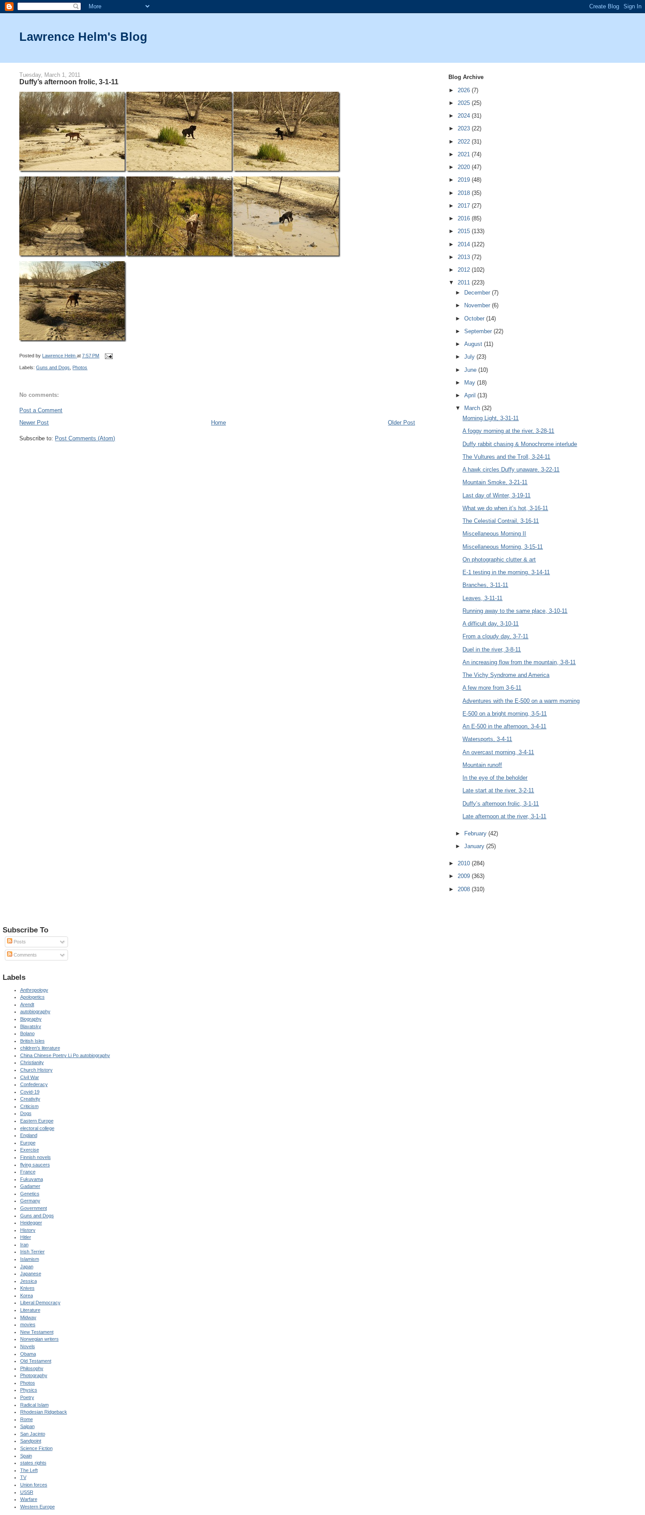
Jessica (28, 1281)
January (475, 846)
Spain (26, 1455)
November (478, 305)
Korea (26, 1295)
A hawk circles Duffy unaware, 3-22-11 (510, 469)
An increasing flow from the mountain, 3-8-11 (519, 662)
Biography (31, 1019)
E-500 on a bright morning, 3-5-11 (504, 713)
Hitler (25, 1237)
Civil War (29, 1077)
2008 (465, 889)
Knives (27, 1288)
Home (218, 422)
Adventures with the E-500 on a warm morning (521, 701)
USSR (26, 1492)
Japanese (30, 1273)
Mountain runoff (482, 765)
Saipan (27, 1426)
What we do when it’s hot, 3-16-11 (505, 508)
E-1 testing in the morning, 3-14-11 (506, 572)
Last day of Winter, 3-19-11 (496, 495)
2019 (465, 179)
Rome (26, 1419)
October (475, 318)
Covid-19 (29, 1091)
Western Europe (37, 1506)
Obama (28, 1354)
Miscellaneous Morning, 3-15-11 (502, 546)
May (470, 382)
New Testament (37, 1332)
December (478, 292)
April (470, 395)
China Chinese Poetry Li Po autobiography (65, 1055)
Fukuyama (31, 1179)
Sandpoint (30, 1440)
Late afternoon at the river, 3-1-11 (504, 816)
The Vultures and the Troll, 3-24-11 (506, 456)
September (479, 331)
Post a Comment (40, 410)
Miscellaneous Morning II (494, 533)
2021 (465, 154)
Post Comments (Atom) (85, 438)
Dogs (26, 1113)
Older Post (401, 422)
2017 (465, 205)
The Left (29, 1470)
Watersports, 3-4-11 (487, 739)
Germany (30, 1200)
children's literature (40, 1048)
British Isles (32, 1041)
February (476, 833)
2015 (465, 231)
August (474, 344)
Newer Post (34, 422)
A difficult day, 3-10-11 (490, 623)
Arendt (27, 1004)
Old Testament (35, 1361)
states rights (33, 1462)
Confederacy (34, 1084)
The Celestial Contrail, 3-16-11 (500, 521)
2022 (465, 141)
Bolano (27, 1033)
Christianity (32, 1062)
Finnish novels (35, 1157)
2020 (465, 167)
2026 (465, 90)
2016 (465, 218)
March (473, 408)
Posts (19, 941)
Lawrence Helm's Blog (83, 36)
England (28, 1135)
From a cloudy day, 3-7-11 (495, 636)
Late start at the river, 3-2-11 (498, 790)
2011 (465, 282)
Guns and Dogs (53, 367)
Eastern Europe (37, 1120)
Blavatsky (30, 1026)
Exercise (29, 1149)
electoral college (37, 1128)
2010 (465, 863)
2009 (465, 876)
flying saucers (35, 1164)
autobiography (35, 1011)
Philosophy (31, 1368)
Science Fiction (36, 1448)
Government (33, 1208)
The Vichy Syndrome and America (505, 675)
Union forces (33, 1484)
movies (28, 1324)
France (28, 1171)
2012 (465, 269)
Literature (30, 1310)
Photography (33, 1375)
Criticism (29, 1106)
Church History (36, 1069)
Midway (28, 1317)
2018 (465, 193)
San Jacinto (32, 1433)
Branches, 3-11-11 (485, 585)
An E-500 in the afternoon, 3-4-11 (504, 726)
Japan (26, 1266)
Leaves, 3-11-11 (482, 598)
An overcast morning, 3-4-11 (498, 752)
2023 (465, 128)
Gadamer (30, 1186)
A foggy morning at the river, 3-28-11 (508, 431)
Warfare (28, 1499)
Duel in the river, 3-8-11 (491, 649)
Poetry (27, 1397)
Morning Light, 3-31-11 (490, 418)
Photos (79, 367)
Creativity (30, 1098)
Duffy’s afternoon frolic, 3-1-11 (500, 803)
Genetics (29, 1193)
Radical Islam (34, 1404)
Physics (28, 1390)
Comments (24, 954)
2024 (465, 115)
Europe (28, 1142)
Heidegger (31, 1222)
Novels (27, 1346)
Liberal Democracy (40, 1302)
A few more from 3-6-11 (491, 687)
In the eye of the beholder (494, 777)
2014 (465, 244)
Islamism (29, 1259)
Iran (24, 1244)
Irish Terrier (32, 1251)
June (471, 370)
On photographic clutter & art (499, 559)
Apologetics (32, 997)
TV (23, 1477)
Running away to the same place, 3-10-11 (514, 611)
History (28, 1230)
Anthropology (34, 990)
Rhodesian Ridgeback (43, 1411)
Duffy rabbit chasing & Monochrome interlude (519, 444)
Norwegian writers (39, 1339)
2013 (465, 257)
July (470, 356)
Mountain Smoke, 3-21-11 (494, 482)
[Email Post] (108, 355)
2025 (465, 103)
